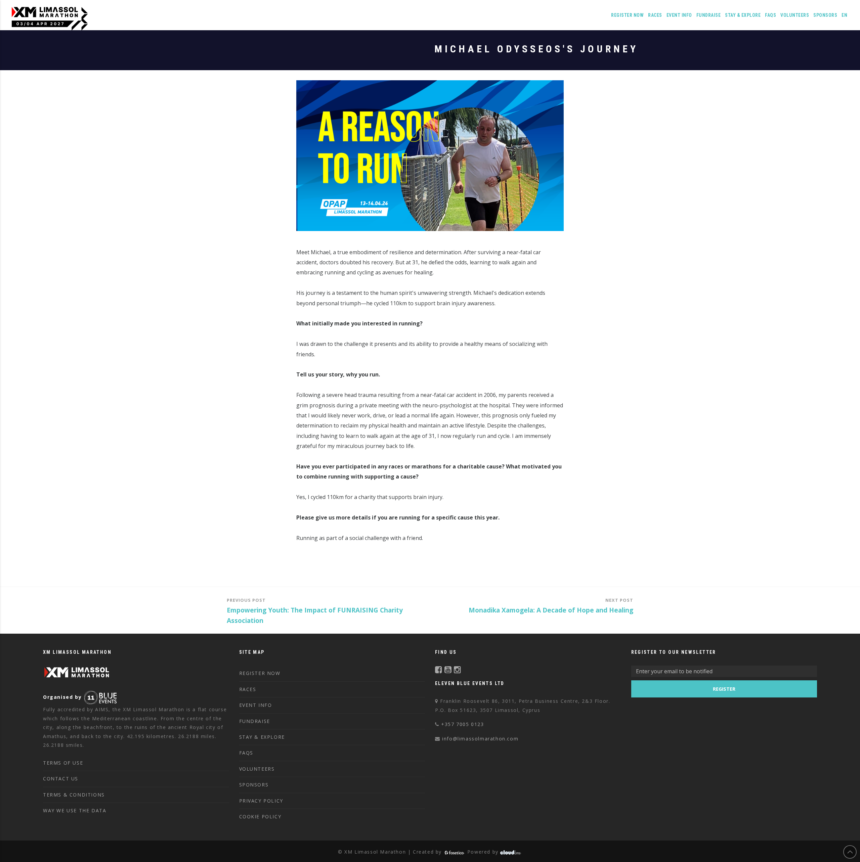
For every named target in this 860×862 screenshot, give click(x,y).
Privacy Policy (261, 801)
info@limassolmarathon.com (480, 738)
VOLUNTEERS (794, 15)
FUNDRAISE (708, 15)
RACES (247, 689)
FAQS (770, 15)
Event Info (679, 15)
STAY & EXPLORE (262, 737)
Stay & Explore (743, 15)
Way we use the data (74, 810)
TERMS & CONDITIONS (74, 794)
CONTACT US (60, 778)
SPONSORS (254, 784)
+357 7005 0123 (462, 724)
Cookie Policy (260, 816)
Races (655, 15)
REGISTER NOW (627, 15)
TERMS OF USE (63, 763)
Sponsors (825, 15)
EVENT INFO (255, 705)
